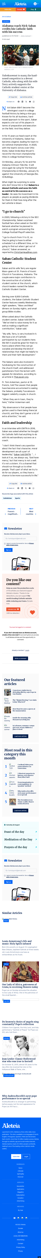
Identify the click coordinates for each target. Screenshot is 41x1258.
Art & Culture (6, 17)
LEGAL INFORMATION (21, 1236)
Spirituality (20, 1174)
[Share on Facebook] (18, 102)
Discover (20, 1177)
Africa (6, 964)
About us (20, 1232)
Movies (6, 1038)
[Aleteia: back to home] (20, 4)
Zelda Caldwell (26, 36)
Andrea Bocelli (9, 1075)
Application (20, 1189)
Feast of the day (14, 831)
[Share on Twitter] (26, 102)
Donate (19, 9)
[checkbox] (4, 543)
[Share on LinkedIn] (22, 102)
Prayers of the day (15, 847)
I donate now (12, 609)
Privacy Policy (20, 1247)
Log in (27, 650)
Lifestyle (20, 1171)
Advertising (20, 1201)
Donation (21, 1198)
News (20, 1168)
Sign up (8, 550)
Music (6, 921)
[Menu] (7, 4)
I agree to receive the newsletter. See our (20, 544)
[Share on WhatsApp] (34, 102)
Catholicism (7, 498)
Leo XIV (6, 1001)
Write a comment (20, 658)
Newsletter (20, 1186)
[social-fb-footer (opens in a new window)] (18, 1218)
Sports (17, 498)
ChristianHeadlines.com (25, 252)
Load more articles (20, 736)
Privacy (20, 1251)
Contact (20, 1243)
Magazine (20, 1192)
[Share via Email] (30, 102)
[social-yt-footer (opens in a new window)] (14, 1218)
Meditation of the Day (18, 839)
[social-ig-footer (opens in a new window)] (26, 1218)
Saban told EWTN (22, 454)
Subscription (20, 1195)
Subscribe (8, 9)
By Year (20, 1210)
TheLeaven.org (21, 377)
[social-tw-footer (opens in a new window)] (22, 1218)
